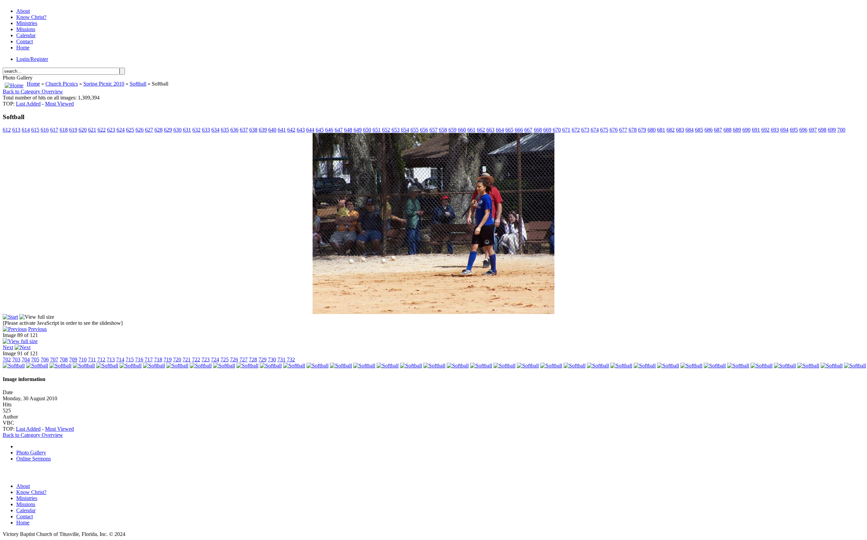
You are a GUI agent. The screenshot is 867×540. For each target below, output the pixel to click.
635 (225, 130)
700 (841, 130)
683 (680, 130)
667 (528, 130)
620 (83, 130)
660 (462, 130)
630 (177, 130)
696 (803, 130)
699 (832, 130)
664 (500, 130)
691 (756, 130)
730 (272, 359)
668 (538, 130)
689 (737, 130)
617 (54, 130)
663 (490, 130)
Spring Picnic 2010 (103, 84)
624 (121, 130)
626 (139, 130)
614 (26, 130)
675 (604, 130)
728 (253, 359)
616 (45, 130)
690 (746, 130)
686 (708, 130)
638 (253, 130)
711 (92, 359)
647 (339, 130)
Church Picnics (61, 84)
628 (158, 130)
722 (196, 359)
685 (699, 130)
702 (7, 359)
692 (765, 130)
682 (671, 130)
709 (73, 359)
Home (33, 84)
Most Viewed (59, 104)
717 (149, 359)
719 (168, 359)
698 (822, 130)
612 (7, 130)
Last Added (28, 104)
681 (661, 130)
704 (26, 359)
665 (509, 130)
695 (794, 130)
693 (775, 130)
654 (405, 130)
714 (120, 359)
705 (35, 359)
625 (130, 130)
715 (130, 359)
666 (519, 130)
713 (111, 359)
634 (215, 130)
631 (187, 130)
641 (282, 130)
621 (92, 130)
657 (433, 130)
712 (101, 359)
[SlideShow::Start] (10, 317)
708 (64, 359)
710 (83, 359)
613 (16, 130)
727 (243, 359)
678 (633, 130)
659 (452, 130)
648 (348, 130)
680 (652, 130)
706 (45, 359)
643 (301, 130)
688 (727, 130)
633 (206, 130)
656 (424, 130)
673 (585, 130)
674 (595, 130)
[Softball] (433, 312)
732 (291, 359)
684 (689, 130)
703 (16, 359)
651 (377, 130)
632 (196, 130)
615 (35, 130)
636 (234, 130)
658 (443, 130)
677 (623, 130)
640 (272, 130)
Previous (37, 329)
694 (784, 130)
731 (281, 359)
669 (547, 130)
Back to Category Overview (33, 91)
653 (396, 130)
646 (329, 130)
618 (64, 130)
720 (177, 359)
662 (481, 130)
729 (262, 359)
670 (557, 130)
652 (386, 130)
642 (291, 130)
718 (158, 359)
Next (8, 347)
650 (367, 130)
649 (358, 130)
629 (168, 130)
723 (206, 359)
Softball (138, 84)
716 (139, 359)
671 (566, 130)
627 (149, 130)
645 (320, 130)
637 (244, 130)
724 (215, 359)
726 (234, 359)
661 (471, 130)
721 (187, 359)
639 (263, 130)
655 (414, 130)
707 (54, 359)
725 (224, 359)
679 (642, 130)
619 (73, 130)
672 (576, 130)
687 (718, 130)
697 (813, 130)
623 (111, 130)
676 (614, 130)
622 (102, 130)
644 (310, 130)
